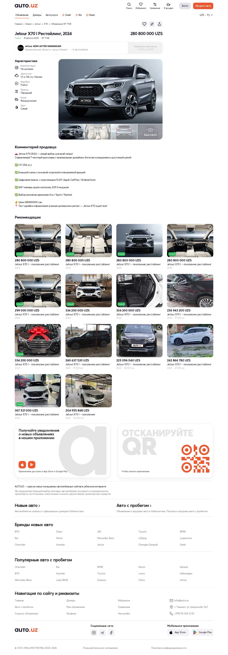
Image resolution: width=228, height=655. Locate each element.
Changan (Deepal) (148, 544)
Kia (16, 538)
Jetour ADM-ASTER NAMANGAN (43, 46)
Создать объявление (26, 613)
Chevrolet (20, 544)
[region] (110, 91)
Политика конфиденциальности (168, 648)
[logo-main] (26, 6)
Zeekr (183, 544)
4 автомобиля (80, 49)
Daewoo (101, 580)
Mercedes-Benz (105, 538)
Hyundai (60, 544)
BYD (17, 531)
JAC (99, 531)
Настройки (124, 613)
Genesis (184, 567)
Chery (59, 531)
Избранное (124, 600)
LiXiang (142, 538)
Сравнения (124, 607)
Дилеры (70, 600)
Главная (18, 24)
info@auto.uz (181, 600)
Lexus (142, 573)
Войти (185, 5)
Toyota (142, 531)
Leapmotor (186, 538)
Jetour (38, 24)
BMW (183, 531)
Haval (59, 538)
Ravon (142, 567)
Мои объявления (75, 607)
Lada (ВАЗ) (62, 580)
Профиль (71, 613)
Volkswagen (186, 573)
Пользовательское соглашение (100, 648)
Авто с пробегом (24, 607)
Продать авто (203, 5)
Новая (28, 24)
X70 (46, 24)
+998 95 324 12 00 (184, 613)
